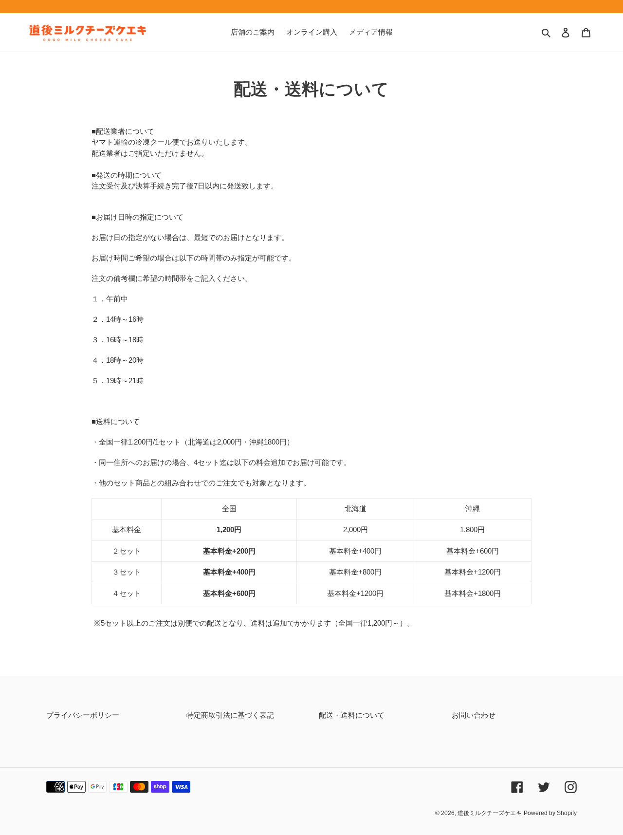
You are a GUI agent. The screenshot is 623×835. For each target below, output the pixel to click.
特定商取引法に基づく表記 (230, 715)
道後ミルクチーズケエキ (490, 813)
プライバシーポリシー (82, 715)
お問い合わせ (473, 715)
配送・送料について (352, 715)
